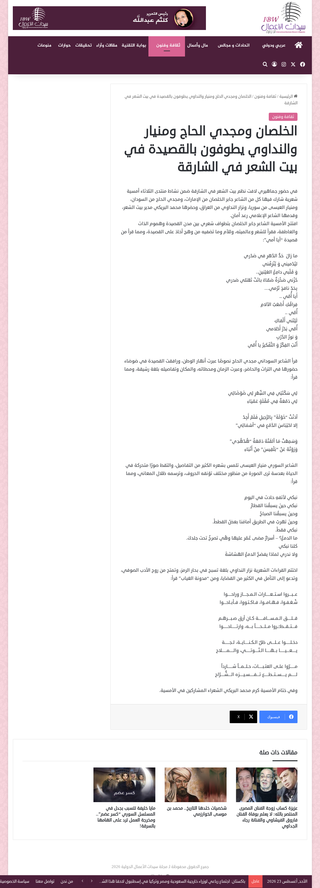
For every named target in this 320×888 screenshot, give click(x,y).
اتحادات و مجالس (234, 45)
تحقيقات (83, 45)
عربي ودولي (273, 45)
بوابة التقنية (134, 45)
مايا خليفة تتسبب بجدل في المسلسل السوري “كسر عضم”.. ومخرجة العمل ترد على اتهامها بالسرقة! (125, 817)
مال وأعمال (197, 45)
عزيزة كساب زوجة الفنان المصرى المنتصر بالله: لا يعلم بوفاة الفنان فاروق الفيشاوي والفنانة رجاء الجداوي (267, 817)
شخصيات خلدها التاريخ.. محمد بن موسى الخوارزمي (197, 811)
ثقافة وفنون (168, 45)
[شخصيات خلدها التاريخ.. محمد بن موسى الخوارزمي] (196, 784)
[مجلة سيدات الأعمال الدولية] (283, 18)
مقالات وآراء (106, 45)
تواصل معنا (45, 881)
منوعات (44, 45)
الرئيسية (286, 96)
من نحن (67, 881)
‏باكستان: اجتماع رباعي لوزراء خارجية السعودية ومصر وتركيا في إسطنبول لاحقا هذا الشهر (171, 881)
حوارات (64, 45)
